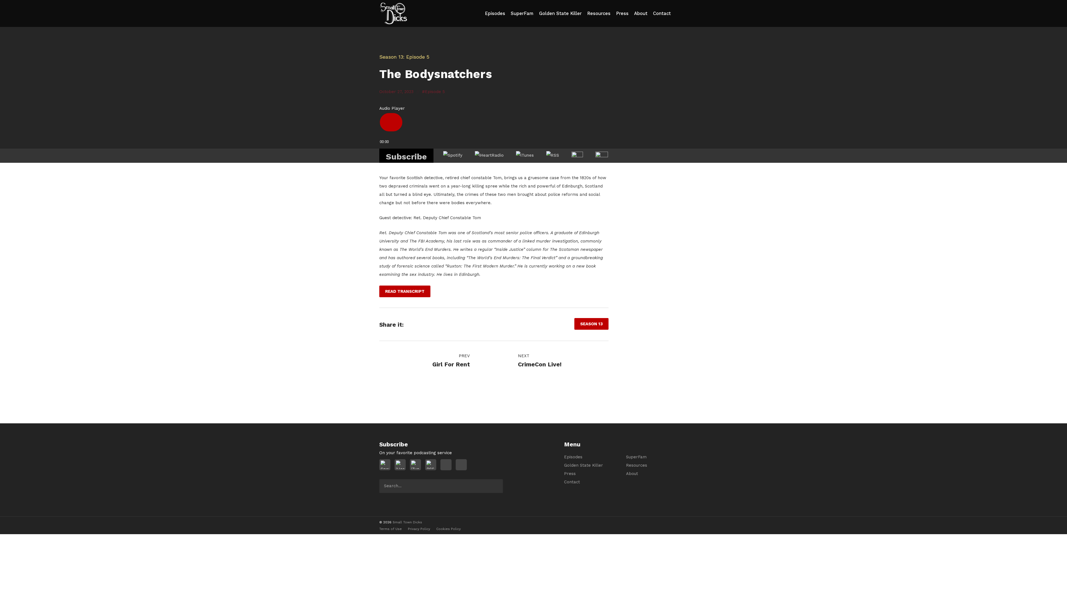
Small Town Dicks (407, 522)
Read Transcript (405, 291)
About (640, 13)
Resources (598, 13)
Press (622, 13)
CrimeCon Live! (540, 364)
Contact (662, 13)
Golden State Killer (560, 13)
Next (524, 355)
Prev (463, 355)
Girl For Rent (451, 364)
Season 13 (391, 57)
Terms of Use (390, 529)
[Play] (391, 122)
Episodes (495, 13)
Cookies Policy (448, 529)
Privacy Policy (419, 529)
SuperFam (522, 13)
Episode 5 (435, 91)
